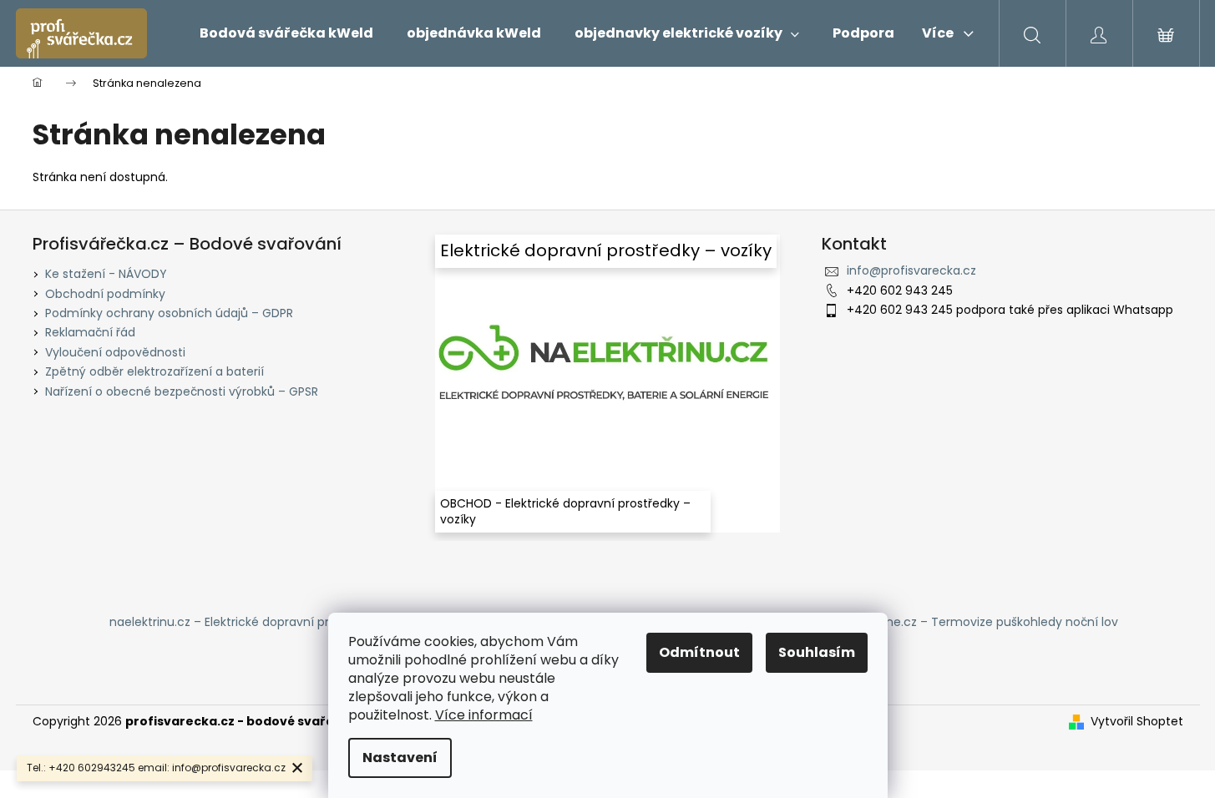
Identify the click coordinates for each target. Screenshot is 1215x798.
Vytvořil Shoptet (1137, 722)
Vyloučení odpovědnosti (115, 352)
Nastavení (400, 757)
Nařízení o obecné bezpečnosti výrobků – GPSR (181, 391)
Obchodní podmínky (105, 293)
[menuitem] (286, 33)
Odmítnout (699, 652)
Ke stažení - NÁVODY (106, 273)
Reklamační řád (90, 332)
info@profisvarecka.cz (911, 270)
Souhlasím (816, 652)
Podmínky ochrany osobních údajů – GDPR (169, 313)
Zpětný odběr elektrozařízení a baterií (154, 371)
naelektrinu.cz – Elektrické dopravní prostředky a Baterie (271, 622)
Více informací (484, 715)
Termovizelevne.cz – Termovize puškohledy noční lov (962, 622)
